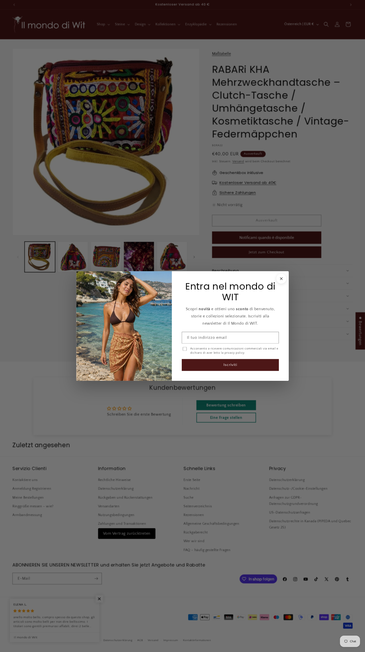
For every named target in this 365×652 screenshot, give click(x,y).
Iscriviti (230, 365)
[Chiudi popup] (281, 279)
